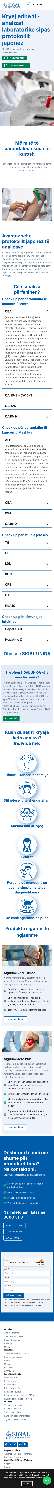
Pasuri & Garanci (12, 1340)
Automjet (8, 1343)
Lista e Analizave (18, 65)
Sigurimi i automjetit (13, 1405)
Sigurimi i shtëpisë (12, 1408)
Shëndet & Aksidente (13, 1336)
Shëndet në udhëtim (13, 1412)
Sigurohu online (11, 1381)
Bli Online (37, 4)
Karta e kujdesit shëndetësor (17, 1416)
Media (7, 1364)
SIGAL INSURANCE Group (16, 1353)
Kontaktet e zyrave (12, 1392)
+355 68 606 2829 (14, 1232)
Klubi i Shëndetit (11, 1384)
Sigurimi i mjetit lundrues (15, 1419)
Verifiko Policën (11, 1377)
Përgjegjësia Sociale (13, 1357)
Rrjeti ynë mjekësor (13, 1388)
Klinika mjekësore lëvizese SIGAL (19, 1395)
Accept (27, 1484)
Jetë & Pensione (11, 1333)
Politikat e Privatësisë (14, 1457)
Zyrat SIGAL (12, 1238)
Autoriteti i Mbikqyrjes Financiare (19, 1454)
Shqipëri (7, 1463)
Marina (7, 1347)
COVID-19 (9, 1371)
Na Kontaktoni (17, 58)
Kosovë (7, 1467)
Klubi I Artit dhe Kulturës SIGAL (18, 1399)
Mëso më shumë (15, 1019)
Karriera (7, 1360)
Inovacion (8, 1367)
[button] (47, 1480)
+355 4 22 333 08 (14, 1225)
